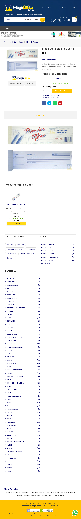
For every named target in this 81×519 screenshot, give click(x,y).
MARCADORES (12, 389)
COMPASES (11, 321)
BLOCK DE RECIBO (47, 254)
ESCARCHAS (11, 344)
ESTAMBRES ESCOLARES (15, 347)
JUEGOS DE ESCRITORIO (15, 370)
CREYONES (10, 327)
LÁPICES (9, 373)
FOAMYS (10, 354)
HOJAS (9, 367)
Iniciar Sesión (15, 492)
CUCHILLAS (10, 331)
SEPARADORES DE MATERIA (16, 442)
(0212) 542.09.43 (64, 20)
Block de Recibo (32, 42)
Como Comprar (44, 492)
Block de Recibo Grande (16, 204)
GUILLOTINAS (11, 363)
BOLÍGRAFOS (11, 292)
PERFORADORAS (12, 409)
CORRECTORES (12, 324)
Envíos (66, 492)
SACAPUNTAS (11, 435)
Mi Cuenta (63, 8)
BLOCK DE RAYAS (47, 251)
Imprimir (31, 83)
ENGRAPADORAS (12, 341)
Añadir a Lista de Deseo (53, 95)
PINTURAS (10, 416)
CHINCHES (10, 311)
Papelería (12, 42)
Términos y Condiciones (31, 496)
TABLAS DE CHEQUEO (14, 451)
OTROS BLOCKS (47, 264)
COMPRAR (17, 223)
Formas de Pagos (57, 492)
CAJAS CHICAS (12, 298)
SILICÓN (9, 445)
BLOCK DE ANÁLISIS (48, 244)
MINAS (9, 393)
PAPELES (9, 403)
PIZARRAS (10, 419)
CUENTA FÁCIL (12, 334)
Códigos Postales (58, 496)
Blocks (21, 42)
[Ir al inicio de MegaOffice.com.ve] (5, 42)
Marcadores (11, 254)
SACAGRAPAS (11, 432)
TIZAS (9, 471)
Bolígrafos (10, 258)
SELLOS (9, 438)
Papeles (19, 15)
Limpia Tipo (31, 249)
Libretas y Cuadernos (37, 15)
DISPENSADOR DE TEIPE (15, 337)
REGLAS (9, 429)
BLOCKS (9, 288)
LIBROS (9, 380)
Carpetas (25, 15)
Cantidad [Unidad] (49, 87)
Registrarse (25, 492)
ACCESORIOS (11, 279)
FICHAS (9, 350)
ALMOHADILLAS (12, 282)
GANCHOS (10, 357)
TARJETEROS (11, 458)
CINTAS (9, 314)
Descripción (39, 115)
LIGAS (9, 386)
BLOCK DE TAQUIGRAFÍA (49, 257)
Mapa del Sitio (46, 496)
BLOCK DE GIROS (47, 247)
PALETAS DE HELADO (14, 396)
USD (73, 8)
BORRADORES (11, 295)
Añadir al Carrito (62, 91)
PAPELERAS (10, 399)
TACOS (9, 455)
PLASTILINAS (11, 422)
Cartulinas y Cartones (28, 254)
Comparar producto (52, 97)
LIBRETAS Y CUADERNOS (15, 376)
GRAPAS (9, 360)
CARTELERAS (11, 305)
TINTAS (9, 465)
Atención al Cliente (47, 8)
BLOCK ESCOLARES (48, 260)
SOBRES (9, 448)
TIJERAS (9, 461)
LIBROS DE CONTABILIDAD (16, 383)
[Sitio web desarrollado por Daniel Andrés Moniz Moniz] (33, 510)
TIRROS (9, 468)
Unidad (58, 79)
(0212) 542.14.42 (64, 22)
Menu (8, 29)
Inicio (8, 492)
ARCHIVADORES (12, 285)
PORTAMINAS (11, 425)
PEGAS (9, 406)
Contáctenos (34, 492)
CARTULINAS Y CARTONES (16, 308)
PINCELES (10, 412)
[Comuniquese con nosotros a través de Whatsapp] (53, 21)
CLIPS (9, 318)
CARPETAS (10, 301)
